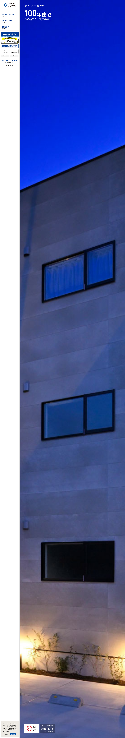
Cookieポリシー (6, 728)
